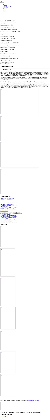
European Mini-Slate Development (7, 198)
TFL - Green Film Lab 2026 (5, 220)
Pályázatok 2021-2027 (7, 6)
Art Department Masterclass (5, 214)
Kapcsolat (5, 8)
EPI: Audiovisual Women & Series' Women (8, 216)
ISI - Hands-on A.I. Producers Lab (7, 204)
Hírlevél (4, 10)
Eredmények (5, 7)
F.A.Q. (4, 9)
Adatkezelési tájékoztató (34, 400)
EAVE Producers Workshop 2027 (7, 208)
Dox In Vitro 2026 (4, 211)
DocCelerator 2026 (4, 218)
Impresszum (27, 400)
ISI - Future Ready (4, 206)
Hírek (4, 4)
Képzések (5, 5)
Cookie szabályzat (4, 416)
